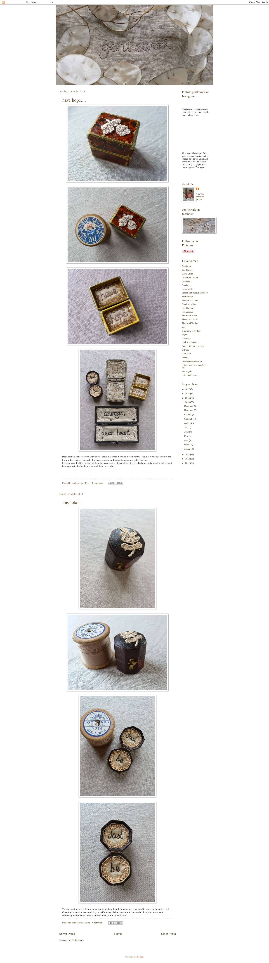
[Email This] (109, 483)
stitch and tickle (189, 375)
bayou (184, 335)
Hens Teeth (187, 289)
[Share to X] (115, 483)
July (186, 427)
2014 (187, 402)
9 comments (98, 483)
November (189, 410)
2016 (187, 394)
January (188, 449)
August (187, 423)
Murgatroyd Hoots (190, 300)
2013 (187, 454)
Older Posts (168, 933)
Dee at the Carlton (190, 278)
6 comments (98, 923)
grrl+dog (185, 350)
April (186, 440)
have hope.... (74, 100)
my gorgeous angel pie (192, 361)
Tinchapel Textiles (190, 323)
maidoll (185, 357)
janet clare (186, 354)
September (189, 419)
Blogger (140, 957)
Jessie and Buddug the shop (195, 293)
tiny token (71, 502)
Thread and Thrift (189, 319)
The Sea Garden (189, 316)
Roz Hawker (187, 308)
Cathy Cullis (187, 274)
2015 (187, 398)
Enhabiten (186, 281)
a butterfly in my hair (191, 331)
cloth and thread (189, 342)
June (186, 432)
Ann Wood (186, 266)
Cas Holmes (187, 270)
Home (118, 933)
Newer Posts (67, 933)
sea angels (187, 371)
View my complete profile (200, 197)
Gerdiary (186, 285)
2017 (187, 389)
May (186, 436)
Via (183, 327)
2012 (187, 459)
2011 (187, 463)
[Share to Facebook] (118, 483)
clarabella (186, 338)
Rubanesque (187, 312)
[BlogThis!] (112, 483)
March (187, 444)
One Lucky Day (189, 304)
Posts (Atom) (78, 940)
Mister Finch (187, 297)
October (188, 414)
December (189, 406)
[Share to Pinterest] (121, 483)
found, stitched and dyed (193, 346)
